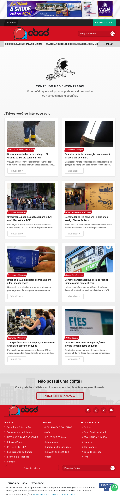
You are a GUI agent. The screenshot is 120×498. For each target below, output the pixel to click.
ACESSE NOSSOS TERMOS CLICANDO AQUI (54, 494)
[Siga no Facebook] (88, 410)
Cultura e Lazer (91, 422)
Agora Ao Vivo (105, 22)
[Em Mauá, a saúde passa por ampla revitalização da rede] (60, 8)
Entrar (12, 22)
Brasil (48, 422)
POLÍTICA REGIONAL (56, 437)
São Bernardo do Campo (19, 452)
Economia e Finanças (18, 457)
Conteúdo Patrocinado (95, 432)
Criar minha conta (58, 396)
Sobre (48, 457)
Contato (11, 462)
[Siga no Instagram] (96, 410)
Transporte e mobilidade (19, 432)
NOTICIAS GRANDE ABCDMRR (22, 437)
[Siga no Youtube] (111, 410)
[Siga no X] (104, 410)
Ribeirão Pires (14, 442)
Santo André (90, 447)
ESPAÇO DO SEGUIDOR (57, 452)
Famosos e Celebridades (58, 447)
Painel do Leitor (31, 468)
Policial (87, 427)
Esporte (87, 442)
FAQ (85, 457)
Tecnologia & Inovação (19, 427)
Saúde (48, 432)
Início (10, 422)
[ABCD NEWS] (31, 33)
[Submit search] (112, 33)
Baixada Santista (92, 452)
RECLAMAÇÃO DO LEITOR (58, 427)
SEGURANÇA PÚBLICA (95, 437)
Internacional (52, 442)
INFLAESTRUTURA (16, 447)
